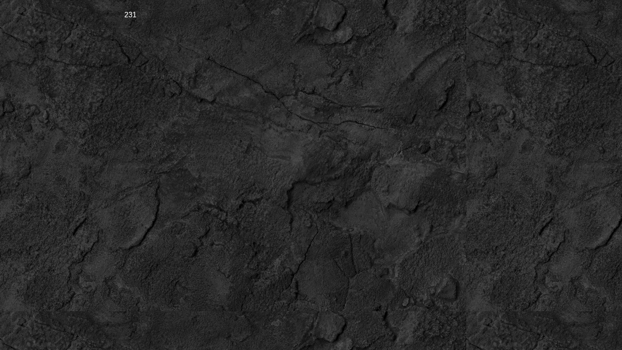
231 (130, 14)
